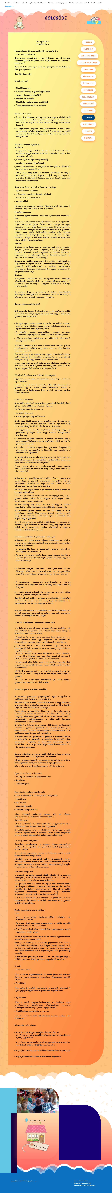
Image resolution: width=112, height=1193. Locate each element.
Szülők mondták (97, 3)
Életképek (17, 3)
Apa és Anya (88, 111)
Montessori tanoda (75, 3)
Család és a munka (88, 56)
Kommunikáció (88, 104)
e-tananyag (88, 138)
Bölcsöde (88, 117)
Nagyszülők (88, 90)
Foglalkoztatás (88, 97)
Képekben (88, 131)
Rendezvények (88, 124)
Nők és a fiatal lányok (88, 63)
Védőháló (88, 42)
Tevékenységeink (61, 3)
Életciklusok (88, 83)
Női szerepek (88, 76)
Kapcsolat (8, 6)
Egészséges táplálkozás (37, 3)
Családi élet (88, 49)
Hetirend (50, 3)
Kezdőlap (8, 3)
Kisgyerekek (88, 69)
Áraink (25, 3)
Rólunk (87, 3)
